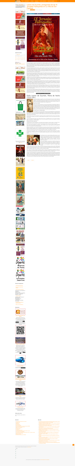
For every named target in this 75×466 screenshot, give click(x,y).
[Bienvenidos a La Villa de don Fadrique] (18, 1)
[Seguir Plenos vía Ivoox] (15, 453)
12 (18, 57)
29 (22, 59)
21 (21, 58)
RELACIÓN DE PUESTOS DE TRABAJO (19, 287)
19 (18, 58)
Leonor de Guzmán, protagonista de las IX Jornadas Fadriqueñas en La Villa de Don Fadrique (42, 6)
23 (24, 58)
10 (15, 57)
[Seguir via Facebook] (15, 449)
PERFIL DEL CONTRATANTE (19, 304)
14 (21, 57)
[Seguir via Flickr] (15, 455)
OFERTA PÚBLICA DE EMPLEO (20, 289)
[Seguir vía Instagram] (15, 457)
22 (22, 58)
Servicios (22, 4)
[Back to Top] (73, 445)
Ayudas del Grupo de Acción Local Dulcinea (20, 316)
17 (15, 58)
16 (24, 57)
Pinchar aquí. (23, 367)
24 (15, 59)
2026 (19, 54)
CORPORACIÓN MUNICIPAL (19, 285)
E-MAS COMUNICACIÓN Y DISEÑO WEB (44, 459)
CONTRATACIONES (18, 295)
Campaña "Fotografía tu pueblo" (20, 344)
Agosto (17, 54)
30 (24, 59)
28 (21, 59)
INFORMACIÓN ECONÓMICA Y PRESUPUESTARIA (20, 302)
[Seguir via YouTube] (15, 451)
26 (18, 59)
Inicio (19, 4)
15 (22, 57)
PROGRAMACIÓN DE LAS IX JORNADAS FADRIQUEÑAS (43, 93)
